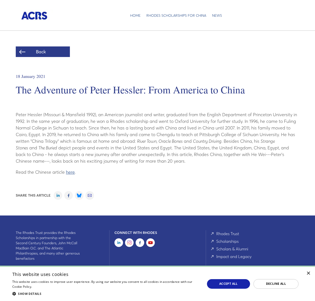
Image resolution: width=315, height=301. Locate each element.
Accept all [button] (228, 284)
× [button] (308, 273)
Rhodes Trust (227, 233)
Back (41, 52)
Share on (58, 195)
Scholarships (227, 241)
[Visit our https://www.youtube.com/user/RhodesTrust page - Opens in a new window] (150, 243)
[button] (106, 293)
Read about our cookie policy (53, 287)
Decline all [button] (276, 284)
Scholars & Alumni (232, 248)
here (70, 172)
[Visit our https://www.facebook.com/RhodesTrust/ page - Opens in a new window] (140, 243)
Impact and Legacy (234, 256)
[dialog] (157, 283)
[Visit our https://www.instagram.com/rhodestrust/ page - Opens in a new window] (129, 243)
